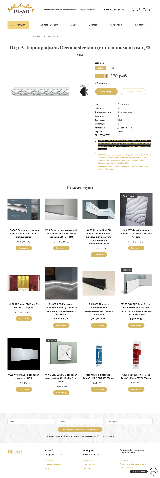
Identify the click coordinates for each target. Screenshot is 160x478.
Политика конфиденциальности (133, 464)
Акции (73, 25)
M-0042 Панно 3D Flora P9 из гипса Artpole (24, 306)
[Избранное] (144, 9)
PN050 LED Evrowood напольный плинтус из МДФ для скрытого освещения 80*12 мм (61, 309)
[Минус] (97, 76)
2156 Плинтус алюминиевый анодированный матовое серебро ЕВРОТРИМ (61, 233)
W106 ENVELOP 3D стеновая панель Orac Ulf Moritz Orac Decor (61, 378)
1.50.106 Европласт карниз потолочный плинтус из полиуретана (24, 233)
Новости (86, 469)
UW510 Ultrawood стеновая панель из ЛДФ (23, 376)
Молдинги (53, 36)
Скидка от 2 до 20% (88, 10)
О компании (116, 25)
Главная (36, 36)
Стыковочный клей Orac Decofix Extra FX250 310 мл (136, 376)
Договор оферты (127, 467)
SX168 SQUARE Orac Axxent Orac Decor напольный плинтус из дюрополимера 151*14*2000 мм (136, 309)
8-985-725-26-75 (115, 9)
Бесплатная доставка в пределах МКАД (59, 10)
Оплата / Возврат (49, 25)
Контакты (140, 25)
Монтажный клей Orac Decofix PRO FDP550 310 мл (98, 376)
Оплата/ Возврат (53, 465)
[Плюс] (106, 76)
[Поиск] (133, 9)
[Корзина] (150, 9)
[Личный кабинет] (138, 9)
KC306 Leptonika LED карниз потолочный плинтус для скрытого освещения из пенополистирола (99, 237)
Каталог (49, 460)
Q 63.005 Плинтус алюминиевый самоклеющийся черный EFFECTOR (98, 309)
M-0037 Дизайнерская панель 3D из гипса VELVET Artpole (136, 233)
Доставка (93, 25)
